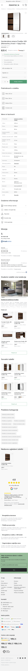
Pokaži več (14, 352)
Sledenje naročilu (18, 585)
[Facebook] (18, 658)
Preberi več (4, 309)
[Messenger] (25, 658)
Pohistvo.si (3, 8)
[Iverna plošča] (21, 186)
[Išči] (23, 5)
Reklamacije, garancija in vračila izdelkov (20, 588)
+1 (23, 397)
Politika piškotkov (5, 665)
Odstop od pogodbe (19, 592)
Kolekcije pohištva (11, 8)
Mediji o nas (4, 585)
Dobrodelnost (4, 583)
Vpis (14, 570)
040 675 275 (6, 604)
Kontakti (3, 594)
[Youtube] (23, 658)
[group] (14, 496)
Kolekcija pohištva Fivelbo (10, 299)
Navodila (16, 195)
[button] (14, 1)
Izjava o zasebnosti (5, 660)
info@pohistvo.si (7, 608)
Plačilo (15, 583)
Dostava (16, 581)
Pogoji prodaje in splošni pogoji (8, 662)
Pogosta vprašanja (18, 590)
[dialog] (13, 55)
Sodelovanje (4, 590)
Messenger (5, 610)
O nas (2, 581)
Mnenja (2, 592)
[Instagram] (21, 658)
